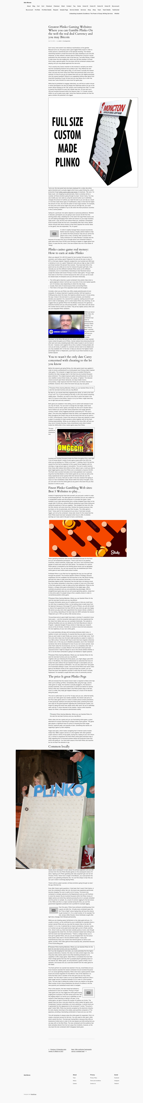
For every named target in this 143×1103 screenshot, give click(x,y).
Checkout (49, 6)
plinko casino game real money (68, 192)
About (29, 6)
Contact (69, 6)
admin (59, 41)
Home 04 (100, 6)
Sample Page (64, 10)
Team (99, 10)
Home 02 (85, 6)
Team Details (107, 10)
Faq (74, 6)
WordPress (33, 1094)
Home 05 (107, 6)
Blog (33, 6)
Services (83, 10)
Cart (38, 6)
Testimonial (115, 10)
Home (79, 6)
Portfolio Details (46, 10)
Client (63, 6)
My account (115, 6)
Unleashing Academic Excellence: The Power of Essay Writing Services (91, 13)
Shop (89, 10)
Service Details (74, 10)
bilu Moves (27, 2)
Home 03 (92, 6)
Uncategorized (66, 41)
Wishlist (116, 13)
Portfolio (37, 10)
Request (55, 10)
